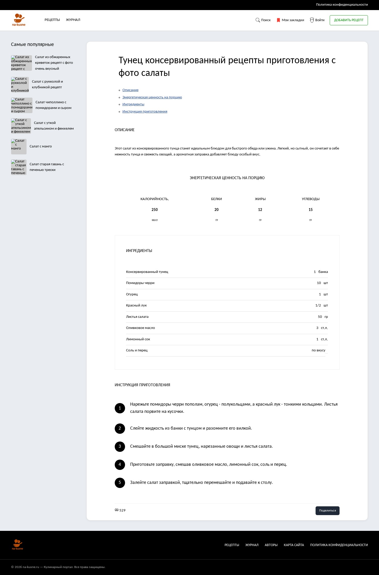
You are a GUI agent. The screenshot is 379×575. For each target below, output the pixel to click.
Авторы (271, 545)
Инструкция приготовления (144, 112)
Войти (320, 20)
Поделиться (327, 510)
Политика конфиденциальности (342, 5)
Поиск (265, 20)
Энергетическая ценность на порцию (152, 97)
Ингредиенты (133, 104)
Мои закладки (292, 20)
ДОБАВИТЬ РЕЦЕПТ (349, 20)
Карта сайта (294, 545)
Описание (130, 90)
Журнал (73, 20)
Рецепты (52, 20)
